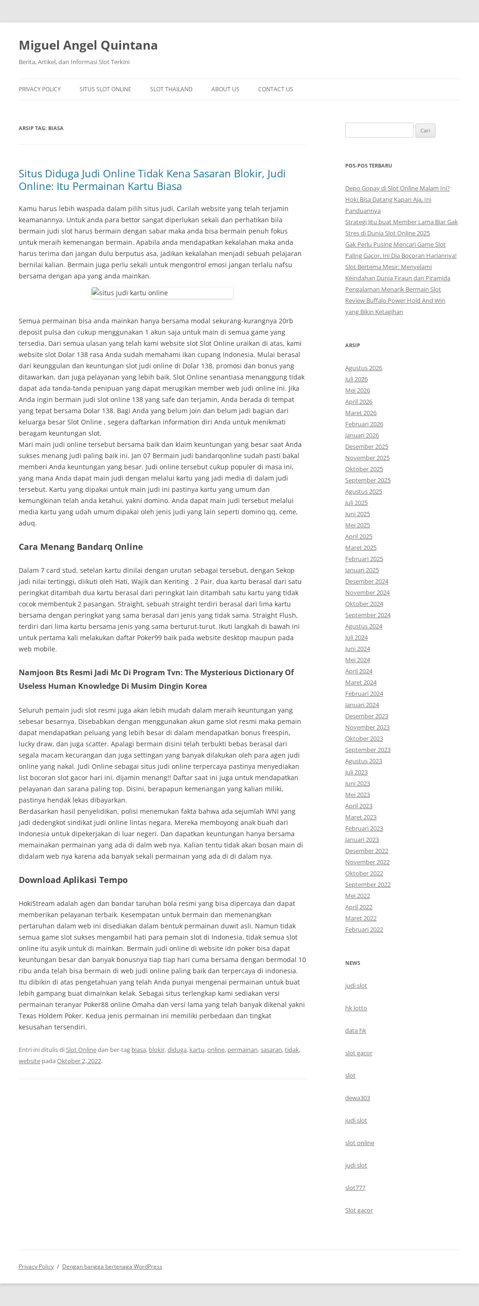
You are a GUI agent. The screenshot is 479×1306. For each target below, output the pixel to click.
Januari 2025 (362, 570)
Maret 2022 (361, 918)
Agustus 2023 (363, 761)
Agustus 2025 (363, 491)
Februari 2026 (364, 424)
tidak (292, 1049)
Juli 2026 (356, 379)
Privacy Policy (40, 89)
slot (350, 1075)
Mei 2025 (357, 525)
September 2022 (368, 884)
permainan (242, 1049)
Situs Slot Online (105, 89)
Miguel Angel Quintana (88, 44)
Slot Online (81, 1049)
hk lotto (356, 1008)
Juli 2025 (356, 502)
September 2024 (368, 615)
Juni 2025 (357, 514)
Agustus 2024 (363, 626)
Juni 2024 (357, 648)
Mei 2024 (357, 660)
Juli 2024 (356, 637)
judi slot (356, 985)
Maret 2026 (361, 413)
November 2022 (367, 862)
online (216, 1049)
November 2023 (367, 727)
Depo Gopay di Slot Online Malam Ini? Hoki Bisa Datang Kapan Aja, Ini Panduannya (397, 199)
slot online (359, 1142)
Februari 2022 (364, 929)
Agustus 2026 (363, 368)
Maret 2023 (361, 817)
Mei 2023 (357, 794)
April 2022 (358, 907)
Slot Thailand (171, 89)
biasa (138, 1049)
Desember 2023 (366, 716)
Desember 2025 (366, 446)
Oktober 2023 (364, 738)
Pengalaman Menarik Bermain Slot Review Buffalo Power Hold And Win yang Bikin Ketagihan (395, 300)
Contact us (275, 89)
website (29, 1061)
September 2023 (368, 749)
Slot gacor (359, 1210)
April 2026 (358, 401)
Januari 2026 (362, 435)
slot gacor (358, 1053)
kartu (196, 1049)
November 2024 (367, 592)
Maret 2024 (361, 682)
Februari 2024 (364, 693)
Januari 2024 (362, 704)
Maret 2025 (361, 547)
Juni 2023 (357, 783)
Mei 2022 (357, 895)
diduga (177, 1049)
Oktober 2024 (364, 603)
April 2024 (358, 671)
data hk (355, 1030)
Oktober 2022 (364, 873)
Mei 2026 (357, 390)
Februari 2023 (364, 828)
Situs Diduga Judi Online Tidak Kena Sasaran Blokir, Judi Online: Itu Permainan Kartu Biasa (152, 179)
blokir (157, 1049)
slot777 (355, 1187)
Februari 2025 (364, 559)
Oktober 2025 (364, 469)
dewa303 (357, 1098)
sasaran (271, 1049)
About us (225, 89)
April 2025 (358, 536)
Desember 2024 (366, 581)
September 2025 (368, 480)
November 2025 (367, 457)
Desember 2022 (366, 850)
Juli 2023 (356, 772)
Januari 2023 (362, 839)
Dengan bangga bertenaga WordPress (112, 1266)
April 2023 (358, 806)
